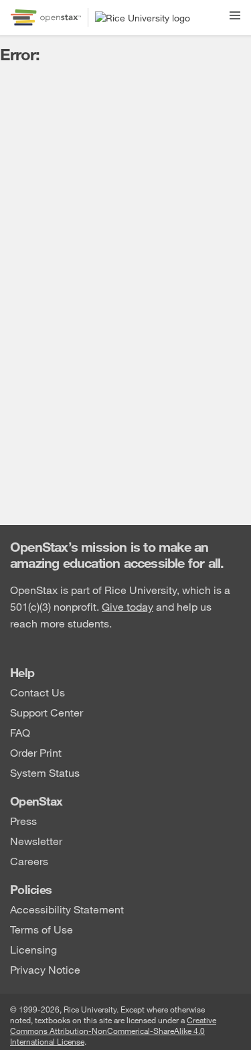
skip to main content (49, 8)
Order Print (36, 751)
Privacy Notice (45, 968)
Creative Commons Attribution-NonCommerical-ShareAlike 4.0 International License (113, 1031)
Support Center (46, 711)
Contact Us (37, 691)
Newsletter (36, 840)
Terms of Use (41, 928)
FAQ (20, 731)
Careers (29, 860)
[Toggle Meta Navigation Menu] (235, 13)
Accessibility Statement (67, 908)
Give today (127, 606)
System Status (45, 771)
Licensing (33, 948)
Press (23, 820)
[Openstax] (46, 17)
